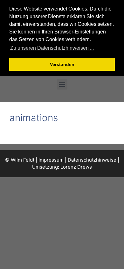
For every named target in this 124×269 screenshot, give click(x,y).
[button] (62, 84)
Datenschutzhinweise (92, 160)
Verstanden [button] (62, 64)
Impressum (51, 160)
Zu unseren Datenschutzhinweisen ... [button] (52, 48)
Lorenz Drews (76, 167)
